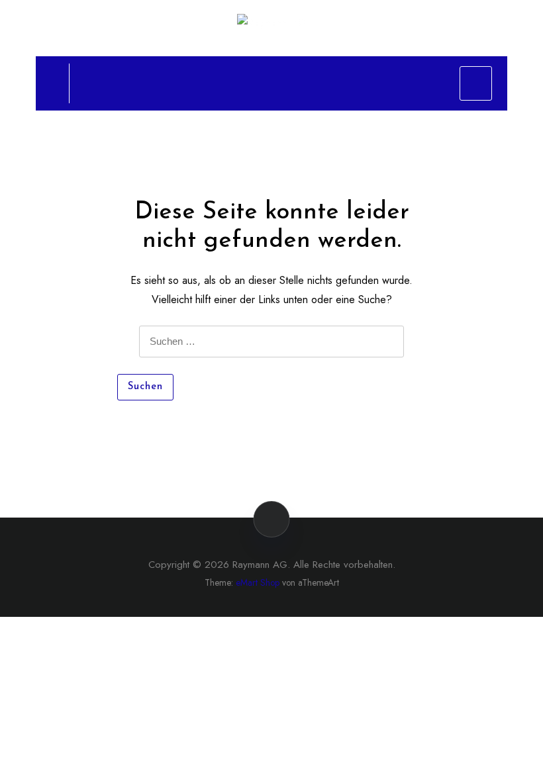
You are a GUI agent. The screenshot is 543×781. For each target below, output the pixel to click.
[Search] (46, 82)
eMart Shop (257, 582)
